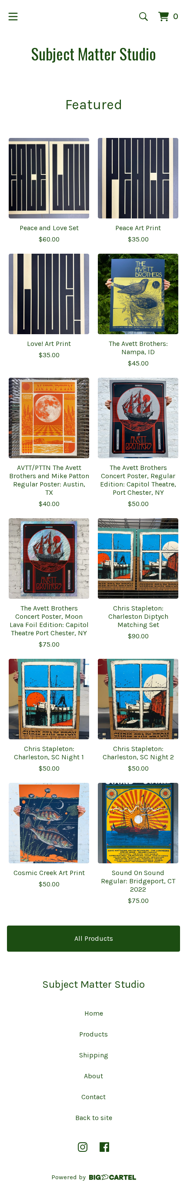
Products (93, 1034)
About (93, 1076)
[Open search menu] (143, 16)
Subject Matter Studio (93, 53)
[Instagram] (82, 1147)
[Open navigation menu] (13, 16)
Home (93, 1013)
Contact (93, 1097)
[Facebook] (104, 1147)
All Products (93, 938)
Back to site (93, 1118)
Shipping (93, 1055)
